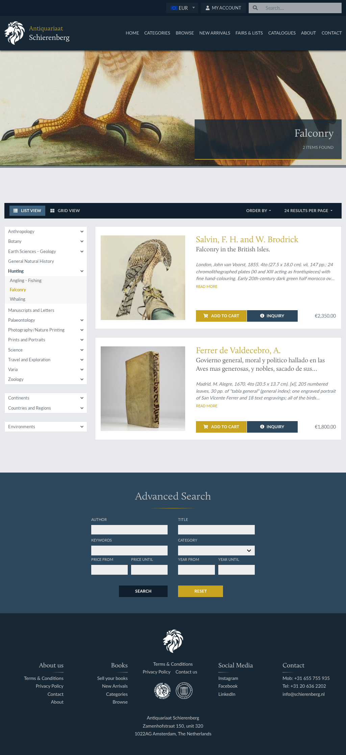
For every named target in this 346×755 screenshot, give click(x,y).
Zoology (16, 379)
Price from (102, 559)
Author (99, 519)
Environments (21, 427)
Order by (257, 210)
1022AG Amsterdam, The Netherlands (172, 734)
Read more (206, 286)
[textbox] (182, 7)
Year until (228, 559)
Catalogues (282, 33)
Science (15, 350)
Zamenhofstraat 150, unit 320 (173, 726)
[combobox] (182, 8)
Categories (157, 33)
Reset (200, 591)
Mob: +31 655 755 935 (306, 678)
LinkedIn (226, 694)
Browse (185, 33)
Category (187, 540)
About (308, 33)
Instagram (228, 678)
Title (183, 519)
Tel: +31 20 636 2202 (304, 686)
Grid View (68, 210)
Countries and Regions (29, 408)
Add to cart (224, 316)
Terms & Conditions (44, 678)
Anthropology (21, 231)
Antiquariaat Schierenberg (173, 718)
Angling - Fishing (26, 280)
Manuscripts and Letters (31, 310)
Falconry (18, 290)
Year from (188, 559)
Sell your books (112, 678)
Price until (142, 559)
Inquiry (275, 316)
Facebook (228, 686)
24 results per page (306, 210)
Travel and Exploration (29, 360)
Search (143, 591)
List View (30, 210)
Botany (15, 241)
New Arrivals (214, 33)
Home (132, 33)
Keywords (101, 540)
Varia (13, 369)
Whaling (17, 299)
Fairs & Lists (249, 33)
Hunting (16, 271)
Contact (332, 33)
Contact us (186, 672)
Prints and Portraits (26, 340)
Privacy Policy (50, 686)
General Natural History (31, 261)
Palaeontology (21, 320)
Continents (18, 398)
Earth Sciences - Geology (32, 251)
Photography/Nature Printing (36, 330)
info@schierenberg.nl (303, 694)
